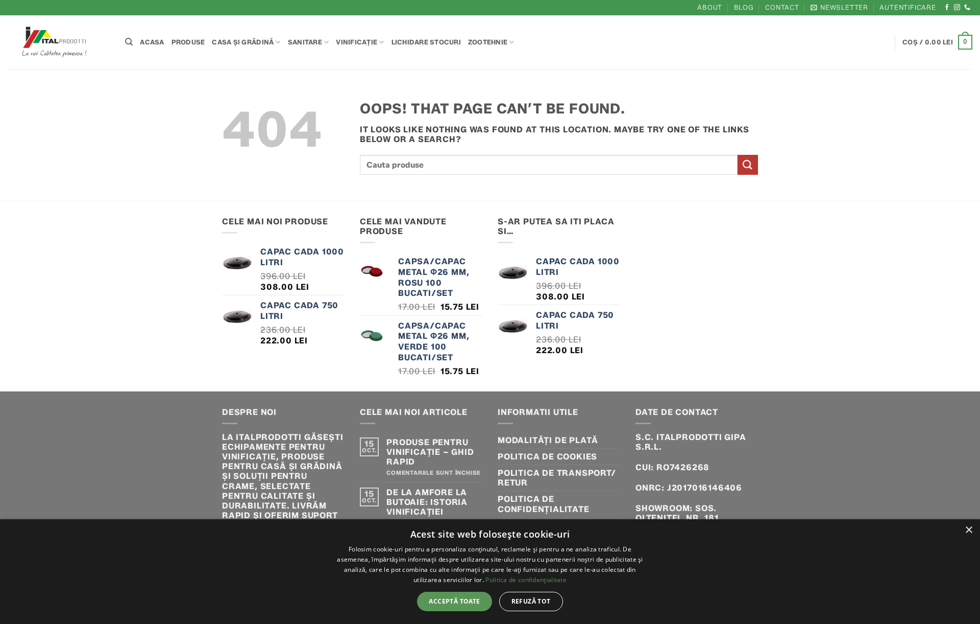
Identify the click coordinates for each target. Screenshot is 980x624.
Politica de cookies (547, 456)
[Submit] (748, 165)
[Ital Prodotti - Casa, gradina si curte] (59, 42)
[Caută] (129, 42)
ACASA (152, 42)
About (709, 7)
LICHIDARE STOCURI (426, 42)
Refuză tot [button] (531, 601)
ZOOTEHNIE (487, 42)
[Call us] (967, 7)
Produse (188, 42)
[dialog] (490, 571)
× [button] (968, 530)
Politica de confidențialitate (544, 504)
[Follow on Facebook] (947, 7)
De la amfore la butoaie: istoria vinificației (427, 502)
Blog (744, 7)
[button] (839, 7)
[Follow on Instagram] (957, 7)
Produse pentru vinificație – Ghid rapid (430, 452)
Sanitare (305, 42)
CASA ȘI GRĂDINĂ (243, 42)
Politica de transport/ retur (557, 478)
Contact (782, 7)
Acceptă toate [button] (454, 601)
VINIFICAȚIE (356, 42)
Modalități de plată (548, 440)
